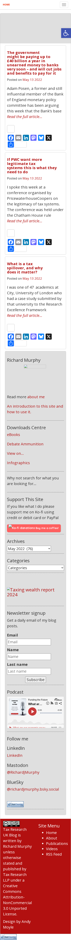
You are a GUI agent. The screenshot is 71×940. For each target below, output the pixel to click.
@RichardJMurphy (23, 772)
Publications (57, 843)
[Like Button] (11, 129)
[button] (66, 33)
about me (36, 396)
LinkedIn (15, 755)
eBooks (13, 434)
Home (6, 4)
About (51, 838)
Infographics (18, 462)
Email (12, 635)
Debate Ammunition (25, 444)
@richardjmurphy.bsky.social (33, 789)
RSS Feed (54, 854)
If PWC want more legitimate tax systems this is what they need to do (32, 165)
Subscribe (35, 679)
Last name (17, 664)
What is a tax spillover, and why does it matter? (25, 268)
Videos (52, 848)
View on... (15, 453)
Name (13, 649)
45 (57, 51)
